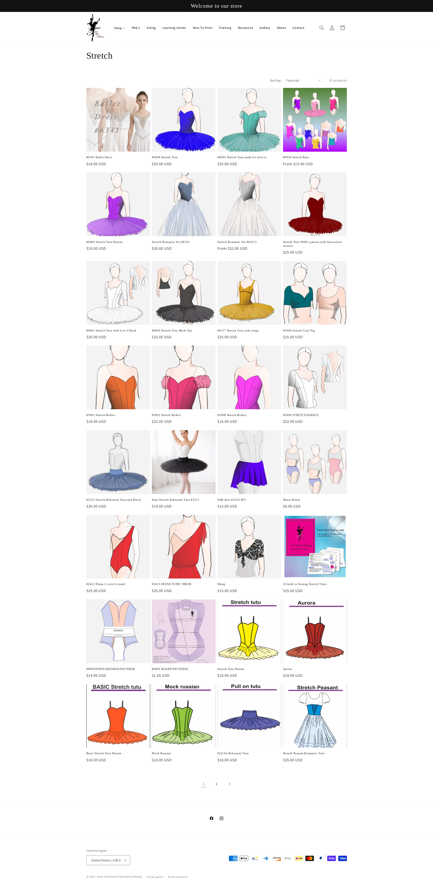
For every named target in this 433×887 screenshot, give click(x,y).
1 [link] (204, 783)
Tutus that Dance (107, 876)
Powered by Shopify (130, 876)
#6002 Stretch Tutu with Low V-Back (111, 330)
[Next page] (229, 784)
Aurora (287, 668)
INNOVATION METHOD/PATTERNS (110, 668)
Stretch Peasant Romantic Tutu (304, 753)
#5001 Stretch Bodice (101, 415)
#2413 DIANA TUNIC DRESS (171, 584)
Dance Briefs (291, 499)
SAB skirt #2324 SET (231, 499)
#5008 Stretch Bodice (232, 415)
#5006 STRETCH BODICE (301, 415)
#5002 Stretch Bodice (166, 415)
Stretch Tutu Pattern (230, 668)
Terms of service (178, 876)
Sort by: (275, 80)
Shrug (221, 584)
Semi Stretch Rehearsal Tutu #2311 (175, 499)
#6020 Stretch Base (296, 157)
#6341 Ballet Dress (99, 157)
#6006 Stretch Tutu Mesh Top (172, 330)
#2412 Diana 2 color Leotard (105, 584)
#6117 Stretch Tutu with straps (238, 330)
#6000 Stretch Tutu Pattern (104, 242)
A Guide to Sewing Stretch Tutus (305, 584)
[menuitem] (119, 28)
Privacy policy (155, 876)
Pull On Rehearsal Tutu (233, 753)
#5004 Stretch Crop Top (299, 330)
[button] (321, 28)
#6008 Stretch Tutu (165, 157)
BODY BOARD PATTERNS (170, 668)
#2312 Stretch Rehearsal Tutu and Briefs (113, 499)
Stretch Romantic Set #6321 (171, 242)
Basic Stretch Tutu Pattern (104, 753)
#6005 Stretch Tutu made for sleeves (242, 157)
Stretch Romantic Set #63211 (237, 242)
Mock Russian (161, 753)
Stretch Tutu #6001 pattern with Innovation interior (312, 243)
